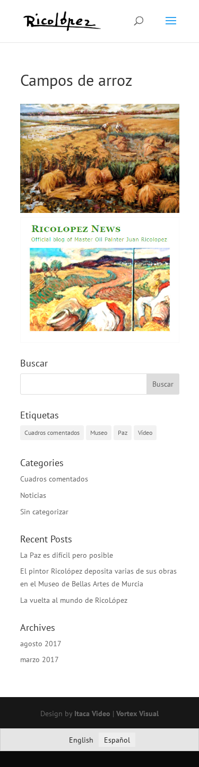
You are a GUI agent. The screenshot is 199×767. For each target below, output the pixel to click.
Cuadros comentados (52, 432)
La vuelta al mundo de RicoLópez (73, 600)
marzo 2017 (39, 659)
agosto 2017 (41, 643)
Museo (98, 432)
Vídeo (145, 432)
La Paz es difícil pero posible (66, 555)
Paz (122, 432)
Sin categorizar (44, 511)
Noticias (33, 495)
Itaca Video (92, 713)
